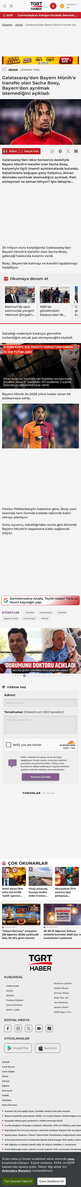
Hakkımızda (12, 986)
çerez (71, 1158)
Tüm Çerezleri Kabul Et (18, 1181)
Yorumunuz (34, 712)
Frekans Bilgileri (14, 1000)
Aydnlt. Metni (61, 1007)
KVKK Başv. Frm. (62, 1012)
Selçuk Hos (31, 151)
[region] (40, 1169)
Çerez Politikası (14, 1005)
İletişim (10, 995)
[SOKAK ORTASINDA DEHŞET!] (40, 650)
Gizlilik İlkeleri (61, 988)
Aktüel (19, 24)
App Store (50, 1047)
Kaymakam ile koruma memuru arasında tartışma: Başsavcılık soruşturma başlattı (48, 15)
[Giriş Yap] (53, 6)
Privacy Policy (61, 993)
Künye (9, 990)
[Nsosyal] (76, 151)
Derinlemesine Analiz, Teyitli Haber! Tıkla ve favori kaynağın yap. (44, 600)
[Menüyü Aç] (11, 6)
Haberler (7, 24)
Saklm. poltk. (13, 1009)
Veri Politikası (61, 1002)
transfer (33, 252)
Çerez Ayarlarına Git (51, 1181)
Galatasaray (55, 248)
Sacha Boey (57, 252)
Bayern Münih (13, 252)
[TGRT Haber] (36, 6)
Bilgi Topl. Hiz (61, 997)
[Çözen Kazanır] (40, 60)
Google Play (20, 1047)
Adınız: (9, 695)
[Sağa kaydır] (74, 302)
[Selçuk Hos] (5, 151)
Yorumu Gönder (41, 776)
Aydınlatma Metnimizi (16, 1170)
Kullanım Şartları (63, 983)
